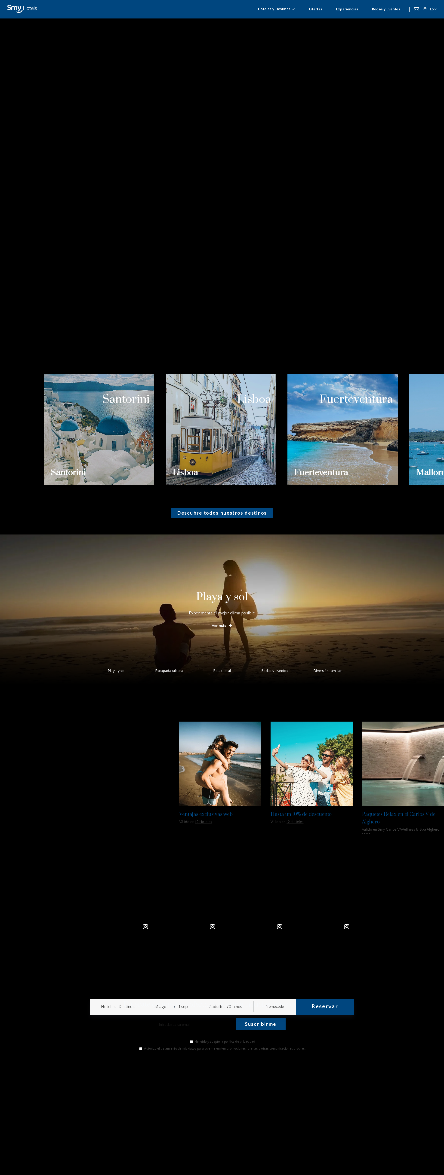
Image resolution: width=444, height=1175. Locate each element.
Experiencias (347, 9)
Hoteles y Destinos (274, 9)
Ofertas (315, 9)
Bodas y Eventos (386, 9)
